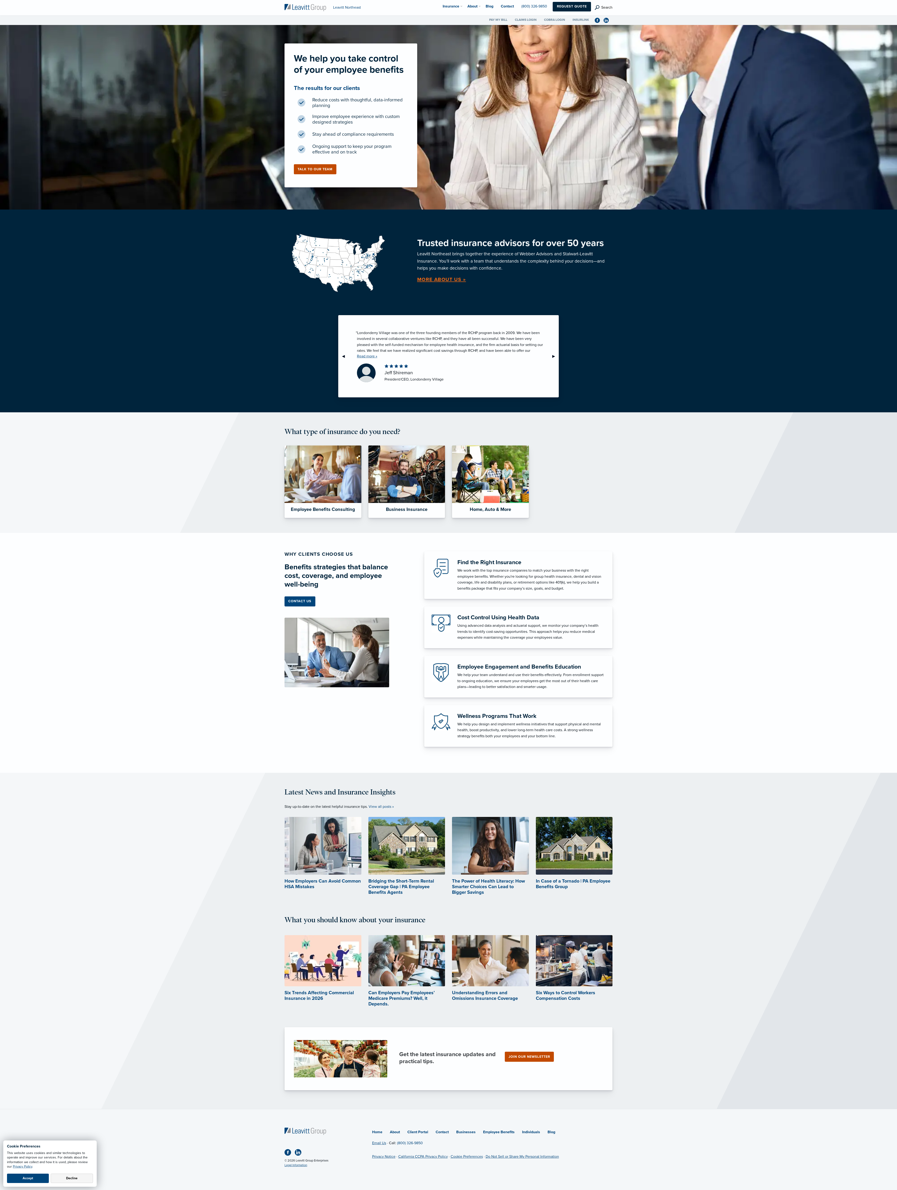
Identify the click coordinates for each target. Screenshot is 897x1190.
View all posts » (381, 806)
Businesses (466, 1132)
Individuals (531, 1132)
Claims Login (526, 20)
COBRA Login (554, 20)
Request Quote (572, 6)
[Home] (305, 1131)
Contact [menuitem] (507, 6)
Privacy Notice (383, 1156)
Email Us (379, 1143)
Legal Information (296, 1165)
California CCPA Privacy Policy (423, 1156)
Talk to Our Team (315, 169)
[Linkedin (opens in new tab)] (608, 20)
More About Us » (441, 279)
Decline (72, 1178)
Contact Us (299, 601)
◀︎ (345, 356)
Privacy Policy (22, 1167)
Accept (28, 1178)
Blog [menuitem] (489, 6)
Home (377, 1132)
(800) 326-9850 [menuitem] (534, 6)
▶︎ (555, 356)
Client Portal (417, 1132)
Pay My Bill (498, 20)
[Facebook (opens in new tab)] (599, 20)
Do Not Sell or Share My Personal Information (522, 1156)
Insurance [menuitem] (451, 6)
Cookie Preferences (467, 1156)
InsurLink (581, 20)
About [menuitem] (472, 6)
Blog (551, 1132)
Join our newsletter (529, 1057)
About (395, 1132)
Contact (442, 1132)
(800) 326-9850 (410, 1143)
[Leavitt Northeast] (305, 7)
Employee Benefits (499, 1132)
